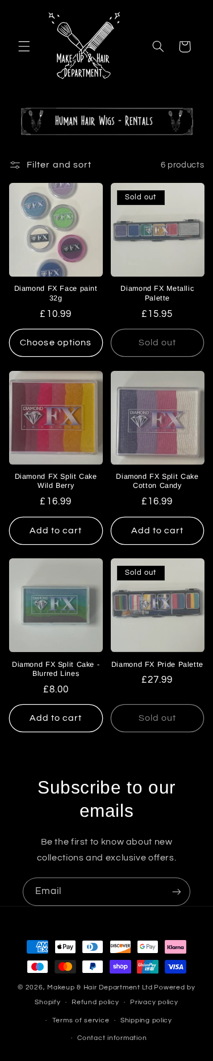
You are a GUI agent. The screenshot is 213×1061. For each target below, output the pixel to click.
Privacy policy (154, 1002)
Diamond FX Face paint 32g (56, 293)
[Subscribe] (177, 891)
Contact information (112, 1038)
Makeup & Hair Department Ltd (100, 987)
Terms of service (81, 1020)
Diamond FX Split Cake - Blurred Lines (56, 669)
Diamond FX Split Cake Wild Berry (56, 481)
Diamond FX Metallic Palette (157, 293)
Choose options (55, 342)
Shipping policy (146, 1020)
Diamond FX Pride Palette (157, 665)
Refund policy (95, 1002)
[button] (24, 47)
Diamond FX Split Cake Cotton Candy (157, 481)
